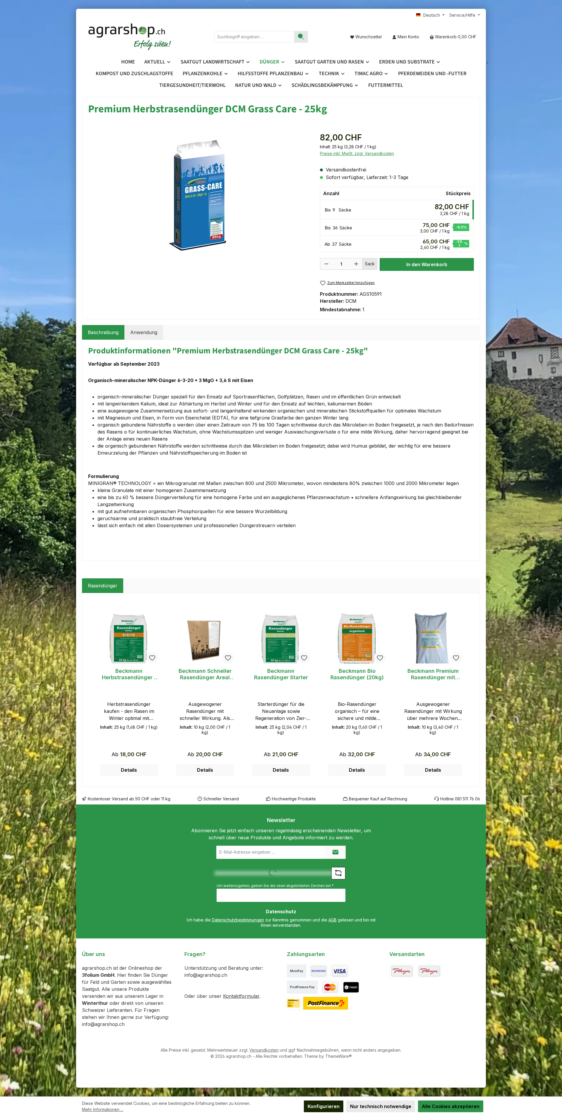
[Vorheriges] (92, 689)
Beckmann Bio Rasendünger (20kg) (357, 674)
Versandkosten (264, 1050)
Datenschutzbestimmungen (238, 919)
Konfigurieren (324, 1106)
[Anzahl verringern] (326, 263)
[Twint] (351, 987)
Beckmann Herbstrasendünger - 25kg (129, 674)
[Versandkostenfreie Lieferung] (401, 971)
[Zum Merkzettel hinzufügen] (152, 657)
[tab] (103, 332)
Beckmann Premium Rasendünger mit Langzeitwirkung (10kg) (433, 674)
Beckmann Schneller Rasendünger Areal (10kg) (205, 674)
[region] (198, 194)
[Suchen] (301, 37)
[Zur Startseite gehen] (130, 36)
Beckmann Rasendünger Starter (281, 674)
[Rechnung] (318, 971)
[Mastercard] (330, 987)
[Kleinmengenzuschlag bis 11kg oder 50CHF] (429, 971)
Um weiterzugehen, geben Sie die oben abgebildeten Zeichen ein (275, 885)
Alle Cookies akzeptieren (450, 1106)
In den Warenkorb (426, 264)
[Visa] (339, 971)
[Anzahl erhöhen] (356, 263)
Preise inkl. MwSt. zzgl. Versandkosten (357, 153)
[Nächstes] (469, 689)
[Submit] (335, 852)
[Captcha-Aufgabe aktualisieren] (338, 873)
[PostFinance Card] (293, 1003)
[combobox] (254, 37)
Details (129, 770)
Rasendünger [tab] (102, 586)
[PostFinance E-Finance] (325, 1003)
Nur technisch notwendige (380, 1106)
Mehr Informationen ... (102, 1109)
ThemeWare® (338, 1056)
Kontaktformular (241, 996)
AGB (332, 919)
